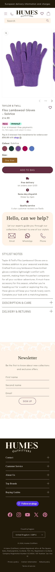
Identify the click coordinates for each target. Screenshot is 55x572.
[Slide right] (52, 101)
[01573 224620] (11, 14)
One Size (9, 160)
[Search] (47, 20)
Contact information (29, 562)
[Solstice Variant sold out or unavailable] (18, 148)
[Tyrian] (25, 148)
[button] (6, 14)
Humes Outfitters (30, 543)
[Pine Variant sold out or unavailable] (11, 148)
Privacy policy (13, 562)
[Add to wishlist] (44, 107)
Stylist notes (12, 254)
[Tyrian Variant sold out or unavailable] (25, 148)
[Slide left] (39, 101)
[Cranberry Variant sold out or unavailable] (4, 148)
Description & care (16, 303)
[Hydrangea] (31, 148)
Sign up (27, 401)
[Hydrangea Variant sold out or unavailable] (31, 148)
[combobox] (27, 20)
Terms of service (28, 566)
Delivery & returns (16, 311)
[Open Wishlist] (42, 14)
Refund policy (44, 562)
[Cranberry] (4, 148)
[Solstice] (18, 148)
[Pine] (11, 148)
